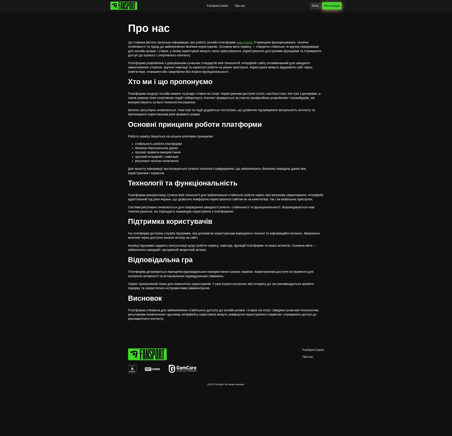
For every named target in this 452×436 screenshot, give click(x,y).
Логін (315, 5)
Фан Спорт (244, 42)
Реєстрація (331, 5)
